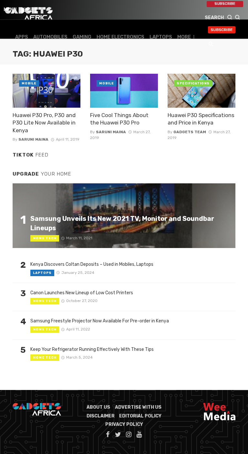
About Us (98, 407)
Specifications (193, 83)
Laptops (161, 37)
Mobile (29, 83)
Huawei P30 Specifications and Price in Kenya (201, 119)
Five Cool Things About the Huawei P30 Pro (119, 119)
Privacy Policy (124, 424)
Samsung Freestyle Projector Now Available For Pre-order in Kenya (99, 321)
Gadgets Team (189, 132)
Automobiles (50, 37)
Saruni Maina (33, 139)
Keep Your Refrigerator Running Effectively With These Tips (92, 349)
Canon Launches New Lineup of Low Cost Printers (81, 293)
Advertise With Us (138, 407)
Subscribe (224, 4)
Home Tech (45, 238)
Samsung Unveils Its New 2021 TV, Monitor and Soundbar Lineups (122, 223)
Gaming (82, 37)
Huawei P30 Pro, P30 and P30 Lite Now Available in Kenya (44, 123)
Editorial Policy (140, 416)
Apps (21, 37)
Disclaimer (101, 416)
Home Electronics (120, 37)
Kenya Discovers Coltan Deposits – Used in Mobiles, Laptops (91, 264)
